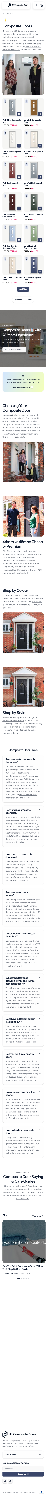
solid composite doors (12, 724)
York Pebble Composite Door (34, 184)
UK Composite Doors (15, 1492)
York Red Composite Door (11, 184)
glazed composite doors (13, 720)
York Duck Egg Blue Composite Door (10, 247)
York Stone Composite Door (33, 152)
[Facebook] (10, 1481)
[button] (5, 5)
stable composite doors (25, 727)
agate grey (33, 604)
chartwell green (20, 604)
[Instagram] (4, 1481)
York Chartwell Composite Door (31, 247)
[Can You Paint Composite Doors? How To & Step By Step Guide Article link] (23, 1246)
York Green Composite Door (33, 215)
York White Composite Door (11, 152)
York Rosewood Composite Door (9, 215)
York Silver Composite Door (11, 121)
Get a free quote (16, 1118)
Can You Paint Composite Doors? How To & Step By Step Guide (22, 1266)
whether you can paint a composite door (21, 1192)
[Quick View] (19, 114)
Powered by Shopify (29, 1492)
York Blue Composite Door (32, 278)
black (9, 604)
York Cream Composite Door (12, 278)
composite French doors (13, 730)
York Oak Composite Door (32, 121)
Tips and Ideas (7, 1272)
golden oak (7, 608)
